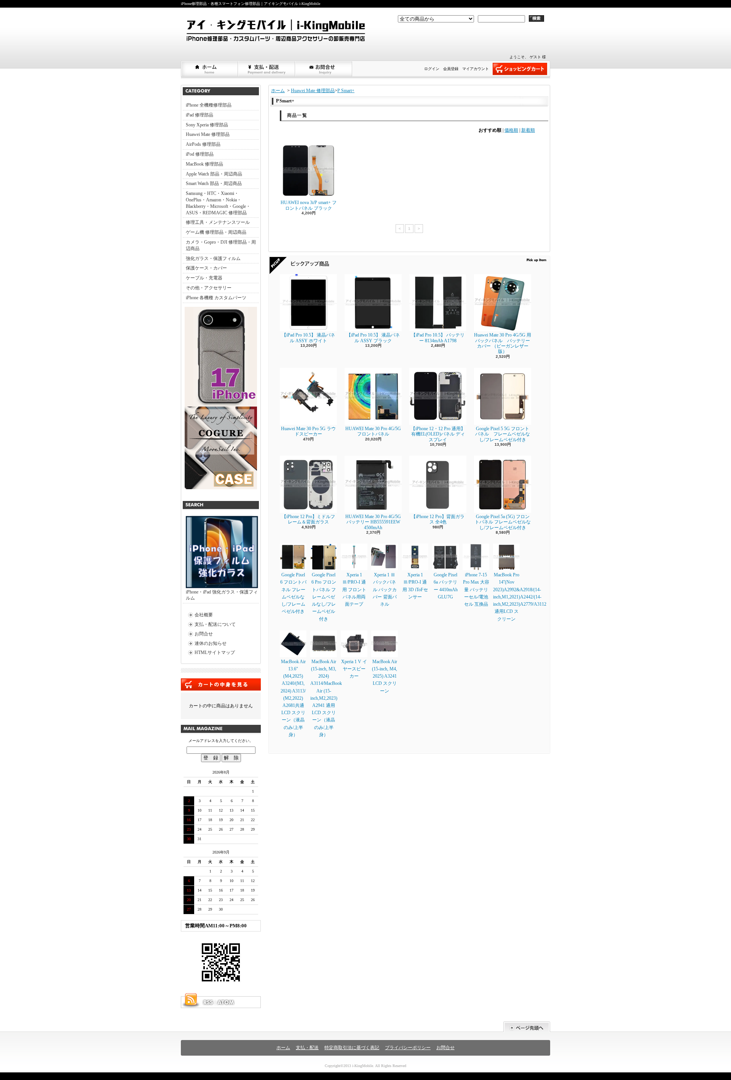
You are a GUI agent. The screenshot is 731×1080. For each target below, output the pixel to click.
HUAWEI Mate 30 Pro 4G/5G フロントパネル (373, 431)
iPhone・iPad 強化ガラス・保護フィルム (222, 595)
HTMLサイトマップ (215, 652)
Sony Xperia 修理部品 (207, 125)
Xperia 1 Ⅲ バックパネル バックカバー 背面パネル (385, 589)
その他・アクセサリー (208, 287)
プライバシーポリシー (408, 1047)
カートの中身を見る (221, 684)
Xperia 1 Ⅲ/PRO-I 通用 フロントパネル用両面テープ (354, 589)
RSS (208, 1002)
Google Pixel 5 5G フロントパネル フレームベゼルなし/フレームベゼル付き (502, 434)
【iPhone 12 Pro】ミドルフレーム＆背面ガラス (308, 519)
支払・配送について (266, 69)
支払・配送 (307, 1047)
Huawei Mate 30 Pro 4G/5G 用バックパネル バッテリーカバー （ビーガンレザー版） (502, 343)
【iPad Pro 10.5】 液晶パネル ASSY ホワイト (308, 337)
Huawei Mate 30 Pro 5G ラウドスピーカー (308, 431)
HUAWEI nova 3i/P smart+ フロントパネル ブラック (309, 205)
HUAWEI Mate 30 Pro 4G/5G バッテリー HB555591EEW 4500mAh (373, 522)
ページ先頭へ (526, 1026)
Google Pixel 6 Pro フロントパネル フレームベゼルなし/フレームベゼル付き (323, 596)
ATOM (226, 1002)
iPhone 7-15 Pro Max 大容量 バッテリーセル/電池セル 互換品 (476, 589)
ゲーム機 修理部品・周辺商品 (216, 232)
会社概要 (204, 614)
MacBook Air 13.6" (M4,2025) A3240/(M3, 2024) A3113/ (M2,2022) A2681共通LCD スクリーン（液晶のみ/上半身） (293, 698)
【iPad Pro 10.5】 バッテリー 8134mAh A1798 (437, 337)
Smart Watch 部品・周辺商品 (214, 183)
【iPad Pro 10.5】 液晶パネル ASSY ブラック (373, 337)
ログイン (431, 69)
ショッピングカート (520, 69)
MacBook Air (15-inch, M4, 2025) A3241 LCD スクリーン (384, 676)
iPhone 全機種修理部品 (208, 105)
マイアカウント (475, 69)
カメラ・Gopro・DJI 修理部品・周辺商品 (221, 245)
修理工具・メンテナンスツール (218, 222)
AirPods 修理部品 (203, 144)
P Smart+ (345, 90)
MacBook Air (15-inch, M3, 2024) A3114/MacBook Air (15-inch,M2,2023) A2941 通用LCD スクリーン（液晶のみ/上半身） (326, 698)
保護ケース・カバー (206, 268)
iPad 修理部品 (199, 115)
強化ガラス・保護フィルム (213, 258)
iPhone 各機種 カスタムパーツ (216, 297)
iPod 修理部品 (200, 154)
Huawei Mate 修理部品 (208, 134)
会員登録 (450, 69)
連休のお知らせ (211, 643)
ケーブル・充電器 (204, 278)
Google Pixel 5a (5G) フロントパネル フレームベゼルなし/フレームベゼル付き (503, 522)
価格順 (511, 130)
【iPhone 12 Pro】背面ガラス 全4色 (437, 519)
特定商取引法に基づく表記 (351, 1047)
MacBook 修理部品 (204, 164)
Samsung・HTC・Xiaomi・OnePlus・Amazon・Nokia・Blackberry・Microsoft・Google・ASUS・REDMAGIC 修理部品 (218, 203)
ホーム (209, 69)
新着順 (528, 130)
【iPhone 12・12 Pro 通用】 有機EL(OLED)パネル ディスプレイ (438, 434)
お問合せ (324, 69)
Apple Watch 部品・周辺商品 (214, 174)
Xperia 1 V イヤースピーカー (354, 669)
